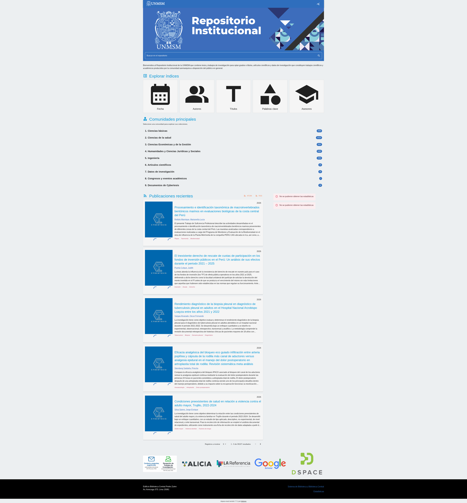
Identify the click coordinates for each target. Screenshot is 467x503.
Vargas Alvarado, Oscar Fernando (189, 310)
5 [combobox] (223, 430)
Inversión (178, 284)
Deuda (185, 284)
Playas (177, 238)
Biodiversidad (195, 238)
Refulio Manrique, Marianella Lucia (190, 219)
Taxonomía (184, 238)
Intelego (243, 487)
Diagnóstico (209, 329)
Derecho (192, 284)
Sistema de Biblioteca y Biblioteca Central (306, 472)
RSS (260, 196)
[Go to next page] (260, 429)
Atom (249, 196)
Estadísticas (319, 477)
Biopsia (187, 329)
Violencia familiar (191, 419)
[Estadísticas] (318, 4)
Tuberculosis (179, 329)
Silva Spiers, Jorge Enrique (186, 400)
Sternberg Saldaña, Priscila (186, 359)
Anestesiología (179, 378)
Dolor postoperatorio (203, 378)
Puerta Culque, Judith (184, 265)
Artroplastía (190, 378)
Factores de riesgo (205, 419)
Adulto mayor (179, 419)
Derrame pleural (197, 329)
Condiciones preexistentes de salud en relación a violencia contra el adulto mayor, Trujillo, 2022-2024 (218, 394)
